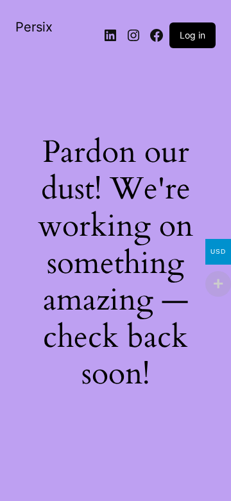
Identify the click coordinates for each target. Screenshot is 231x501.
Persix (34, 27)
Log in (192, 35)
